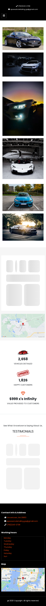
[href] (23, 325)
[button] (4, 15)
